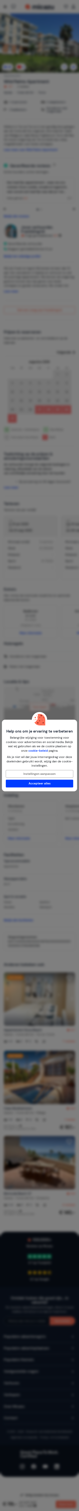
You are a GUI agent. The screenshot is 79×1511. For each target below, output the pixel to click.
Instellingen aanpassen (39, 774)
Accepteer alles (40, 783)
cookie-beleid (38, 751)
